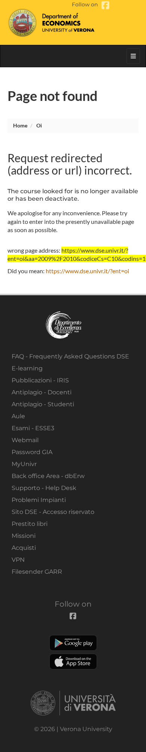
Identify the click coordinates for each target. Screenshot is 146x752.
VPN (18, 559)
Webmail (25, 440)
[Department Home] (73, 22)
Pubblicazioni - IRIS (40, 380)
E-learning (27, 368)
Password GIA (32, 452)
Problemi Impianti (39, 499)
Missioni (24, 535)
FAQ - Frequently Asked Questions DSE (70, 356)
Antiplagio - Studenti (43, 404)
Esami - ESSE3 (33, 428)
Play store (73, 642)
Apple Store (73, 661)
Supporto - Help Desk (44, 487)
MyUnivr (24, 464)
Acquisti (24, 547)
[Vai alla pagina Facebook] (105, 5)
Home (20, 125)
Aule (18, 416)
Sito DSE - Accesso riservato (53, 511)
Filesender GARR (37, 571)
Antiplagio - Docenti (42, 392)
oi (39, 125)
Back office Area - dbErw (48, 476)
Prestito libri (30, 523)
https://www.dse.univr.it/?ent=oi (87, 270)
